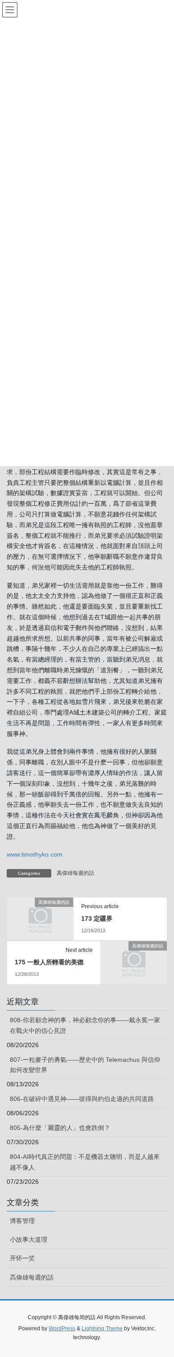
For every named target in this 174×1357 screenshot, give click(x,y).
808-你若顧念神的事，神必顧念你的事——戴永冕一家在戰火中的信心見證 (85, 1025)
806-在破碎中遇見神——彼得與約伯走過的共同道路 (82, 1098)
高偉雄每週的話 (75, 873)
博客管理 (22, 1220)
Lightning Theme (102, 1328)
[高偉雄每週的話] (40, 917)
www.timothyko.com (34, 854)
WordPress (62, 1328)
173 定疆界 (96, 918)
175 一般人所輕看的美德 (49, 962)
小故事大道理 (28, 1239)
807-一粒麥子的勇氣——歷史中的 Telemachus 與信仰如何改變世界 (85, 1064)
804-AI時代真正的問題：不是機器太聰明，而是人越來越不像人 (85, 1161)
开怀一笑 (22, 1258)
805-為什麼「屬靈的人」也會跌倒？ (60, 1127)
